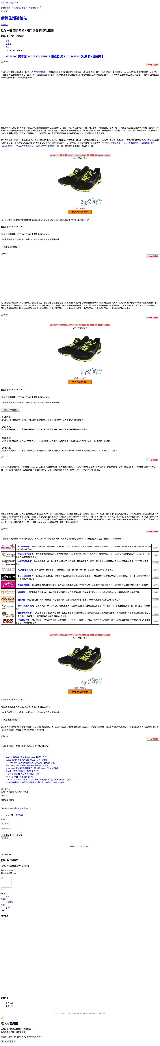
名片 (7, 47)
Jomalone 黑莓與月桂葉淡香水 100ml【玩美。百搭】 (27, 757)
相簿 (7, 41)
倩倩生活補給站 (14, 18)
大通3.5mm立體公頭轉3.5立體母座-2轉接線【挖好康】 (28, 766)
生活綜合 (19, 815)
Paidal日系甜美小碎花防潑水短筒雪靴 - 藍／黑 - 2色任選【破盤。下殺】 (35, 782)
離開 (13, 1041)
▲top (3, 819)
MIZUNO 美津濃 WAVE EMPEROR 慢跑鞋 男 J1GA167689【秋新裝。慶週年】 (55, 56)
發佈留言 (5, 838)
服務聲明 (102, 1013)
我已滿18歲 (6, 1041)
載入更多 (5, 824)
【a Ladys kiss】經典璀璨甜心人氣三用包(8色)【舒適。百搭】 (31, 763)
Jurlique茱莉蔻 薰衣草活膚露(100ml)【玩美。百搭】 (27, 760)
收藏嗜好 (20, 36)
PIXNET (62, 1013)
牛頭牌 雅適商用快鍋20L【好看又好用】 (22, 771)
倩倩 (3, 795)
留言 (19, 808)
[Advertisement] (80, 105)
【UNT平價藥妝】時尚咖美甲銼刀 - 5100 (22, 774)
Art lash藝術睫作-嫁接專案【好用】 (20, 777)
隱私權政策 (93, 1013)
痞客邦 (14, 808)
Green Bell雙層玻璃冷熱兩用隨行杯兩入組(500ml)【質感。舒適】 (32, 768)
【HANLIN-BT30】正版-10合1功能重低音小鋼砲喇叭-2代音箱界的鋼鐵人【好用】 (39, 780)
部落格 (8, 44)
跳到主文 (4, 25)
